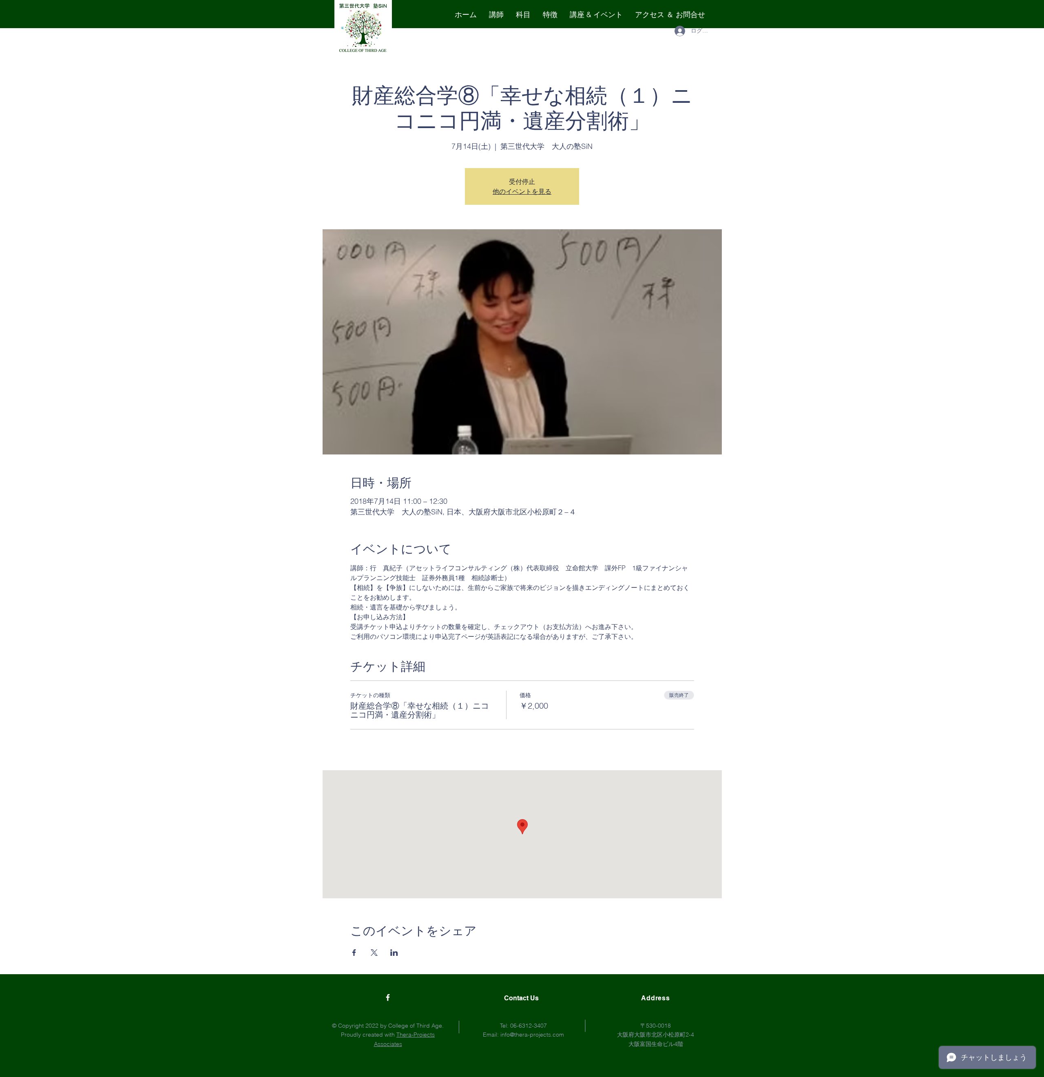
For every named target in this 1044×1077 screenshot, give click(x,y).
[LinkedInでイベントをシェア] (394, 952)
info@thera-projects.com (532, 1034)
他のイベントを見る (522, 191)
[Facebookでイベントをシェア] (354, 952)
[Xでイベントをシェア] (374, 952)
